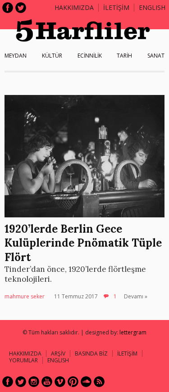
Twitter (20, 7)
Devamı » (135, 296)
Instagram (33, 381)
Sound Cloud (86, 381)
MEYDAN (16, 55)
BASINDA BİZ (91, 353)
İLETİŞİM (116, 7)
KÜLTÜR (52, 55)
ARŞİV (58, 353)
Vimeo (60, 381)
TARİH (124, 55)
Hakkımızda (74, 7)
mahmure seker (25, 296)
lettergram (132, 332)
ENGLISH (152, 7)
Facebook (7, 7)
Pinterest (73, 381)
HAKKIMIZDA (25, 353)
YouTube (46, 381)
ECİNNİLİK (90, 55)
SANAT (155, 55)
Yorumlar (23, 360)
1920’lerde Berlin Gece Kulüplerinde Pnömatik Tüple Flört (83, 243)
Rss (99, 381)
